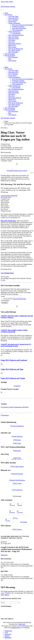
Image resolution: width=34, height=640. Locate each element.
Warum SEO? (12, 21)
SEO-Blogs (11, 40)
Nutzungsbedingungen (19, 299)
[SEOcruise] (17, 443)
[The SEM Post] (17, 490)
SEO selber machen (14, 50)
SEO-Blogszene (13, 57)
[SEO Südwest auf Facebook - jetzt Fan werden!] (13, 507)
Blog (9, 59)
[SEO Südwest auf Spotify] (20, 507)
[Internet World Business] (17, 480)
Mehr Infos (22, 624)
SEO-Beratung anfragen (8, 6)
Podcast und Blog (10, 55)
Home (6, 13)
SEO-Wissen (8, 14)
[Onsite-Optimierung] (17, 426)
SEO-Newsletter (13, 52)
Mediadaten (8, 637)
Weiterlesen (4, 555)
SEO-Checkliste (13, 20)
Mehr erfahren (5, 595)
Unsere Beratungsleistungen (9, 195)
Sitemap (7, 636)
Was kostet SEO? (13, 18)
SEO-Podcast (12, 60)
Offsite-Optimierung (14, 31)
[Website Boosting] (17, 474)
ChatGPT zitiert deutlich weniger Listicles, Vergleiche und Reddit (14, 331)
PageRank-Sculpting (18, 26)
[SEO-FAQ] (17, 458)
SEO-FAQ (11, 42)
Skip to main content (7, 1)
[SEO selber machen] (17, 466)
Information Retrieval (14, 43)
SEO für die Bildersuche (15, 49)
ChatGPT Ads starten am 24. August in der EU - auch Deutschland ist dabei (16, 345)
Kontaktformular (15, 627)
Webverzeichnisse (13, 38)
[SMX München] (17, 436)
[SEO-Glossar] (17, 529)
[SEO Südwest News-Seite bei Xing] (16, 522)
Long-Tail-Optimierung (19, 28)
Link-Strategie (16, 33)
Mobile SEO (12, 45)
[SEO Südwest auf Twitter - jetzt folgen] (8, 522)
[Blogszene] (17, 450)
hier (4, 280)
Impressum (8, 634)
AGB (6, 632)
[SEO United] (17, 483)
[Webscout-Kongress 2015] (17, 440)
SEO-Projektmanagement (16, 35)
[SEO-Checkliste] (17, 386)
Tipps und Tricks (13, 37)
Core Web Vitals (13, 16)
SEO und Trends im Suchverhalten (22, 25)
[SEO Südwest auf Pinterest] (12, 515)
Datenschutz (8, 631)
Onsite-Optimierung (14, 23)
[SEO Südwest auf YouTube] (24, 522)
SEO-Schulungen (10, 54)
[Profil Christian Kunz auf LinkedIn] (21, 515)
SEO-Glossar (12, 47)
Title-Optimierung (17, 30)
